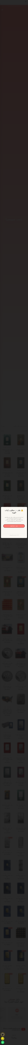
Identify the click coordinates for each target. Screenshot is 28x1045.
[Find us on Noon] (2, 1038)
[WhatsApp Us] (2, 1042)
